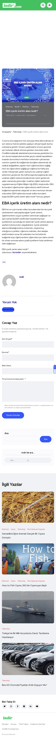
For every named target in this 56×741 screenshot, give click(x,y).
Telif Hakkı (23, 724)
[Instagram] (11, 706)
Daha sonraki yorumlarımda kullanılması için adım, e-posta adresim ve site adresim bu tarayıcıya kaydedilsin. (29, 406)
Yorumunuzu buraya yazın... (14, 379)
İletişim (5, 724)
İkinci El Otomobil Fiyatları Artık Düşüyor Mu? (24, 684)
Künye (14, 724)
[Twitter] (4, 706)
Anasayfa (6, 131)
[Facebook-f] (17, 706)
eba (8, 120)
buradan (17, 252)
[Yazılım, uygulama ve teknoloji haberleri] (12, 5)
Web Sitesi (6, 365)
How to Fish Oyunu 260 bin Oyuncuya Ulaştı (24, 585)
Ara (6, 433)
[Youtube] (37, 706)
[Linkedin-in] (30, 706)
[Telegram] (24, 706)
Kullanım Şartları (37, 724)
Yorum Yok (40, 115)
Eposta (5, 352)
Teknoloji (17, 131)
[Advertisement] (28, 39)
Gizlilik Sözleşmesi (10, 729)
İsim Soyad (7, 339)
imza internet (9, 734)
